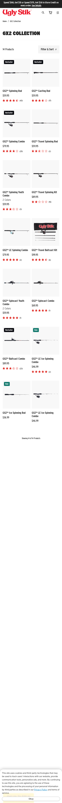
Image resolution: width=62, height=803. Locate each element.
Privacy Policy (40, 789)
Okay (31, 799)
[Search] (43, 12)
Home (5, 21)
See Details (36, 5)
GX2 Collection (15, 21)
